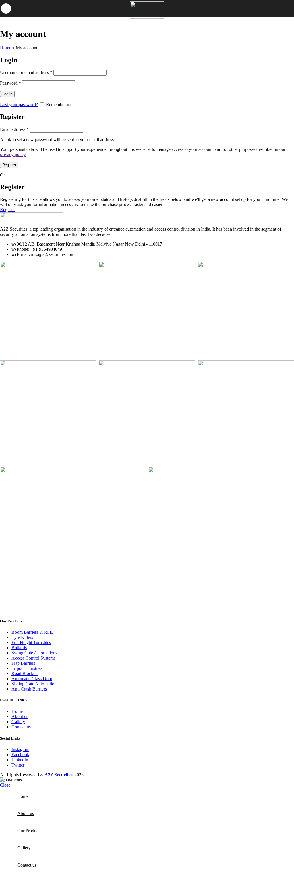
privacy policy (13, 154)
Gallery (18, 721)
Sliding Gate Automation (34, 683)
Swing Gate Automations (34, 652)
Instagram (20, 749)
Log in (7, 94)
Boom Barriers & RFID (33, 632)
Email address (14, 129)
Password (10, 83)
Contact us (21, 726)
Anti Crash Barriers (29, 688)
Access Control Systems (33, 658)
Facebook (20, 754)
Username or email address (26, 72)
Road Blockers (24, 673)
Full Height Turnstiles (31, 642)
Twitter (17, 765)
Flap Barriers (23, 663)
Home (5, 47)
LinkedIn (19, 759)
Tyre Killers (22, 637)
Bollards (19, 647)
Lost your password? (19, 104)
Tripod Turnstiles (26, 668)
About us (19, 716)
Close (5, 785)
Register (9, 165)
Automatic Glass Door (31, 678)
